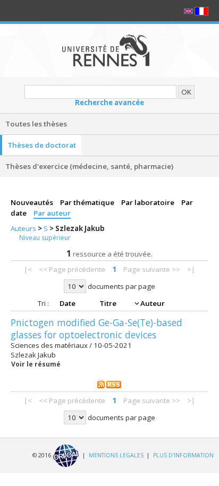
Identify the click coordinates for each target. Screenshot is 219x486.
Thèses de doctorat (41, 145)
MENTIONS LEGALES (116, 455)
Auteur (152, 303)
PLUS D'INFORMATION (183, 455)
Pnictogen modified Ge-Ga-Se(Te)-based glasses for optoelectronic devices (96, 328)
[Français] (201, 10)
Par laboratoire (148, 202)
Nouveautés (33, 202)
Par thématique (88, 202)
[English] (189, 10)
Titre (108, 303)
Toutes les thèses (36, 124)
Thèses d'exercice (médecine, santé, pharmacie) (89, 166)
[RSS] (109, 384)
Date (68, 303)
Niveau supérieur (45, 237)
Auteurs (24, 228)
